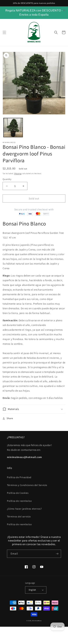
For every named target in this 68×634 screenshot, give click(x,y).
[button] (4, 32)
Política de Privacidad (19, 477)
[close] (64, 10)
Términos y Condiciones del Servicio (27, 485)
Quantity (7, 179)
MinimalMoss (36, 621)
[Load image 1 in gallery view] (13, 127)
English (32, 589)
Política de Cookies (17, 492)
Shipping (17, 173)
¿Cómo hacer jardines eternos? (24, 508)
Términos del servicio (19, 516)
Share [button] (10, 418)
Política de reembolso (19, 500)
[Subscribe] (57, 554)
